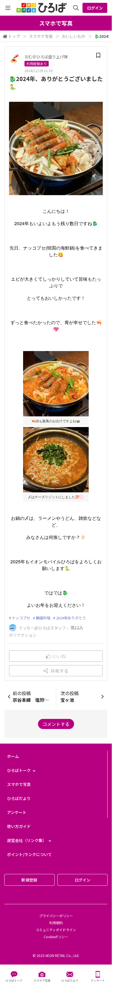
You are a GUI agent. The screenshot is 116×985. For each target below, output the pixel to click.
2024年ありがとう (71, 617)
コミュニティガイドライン (56, 929)
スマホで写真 (41, 36)
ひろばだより (19, 798)
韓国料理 (43, 617)
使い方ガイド (19, 826)
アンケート (16, 812)
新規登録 (29, 880)
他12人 (77, 627)
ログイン (95, 8)
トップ (14, 36)
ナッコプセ (21, 617)
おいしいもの (73, 36)
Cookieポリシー (56, 936)
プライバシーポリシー (56, 915)
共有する (59, 670)
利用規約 (56, 922)
